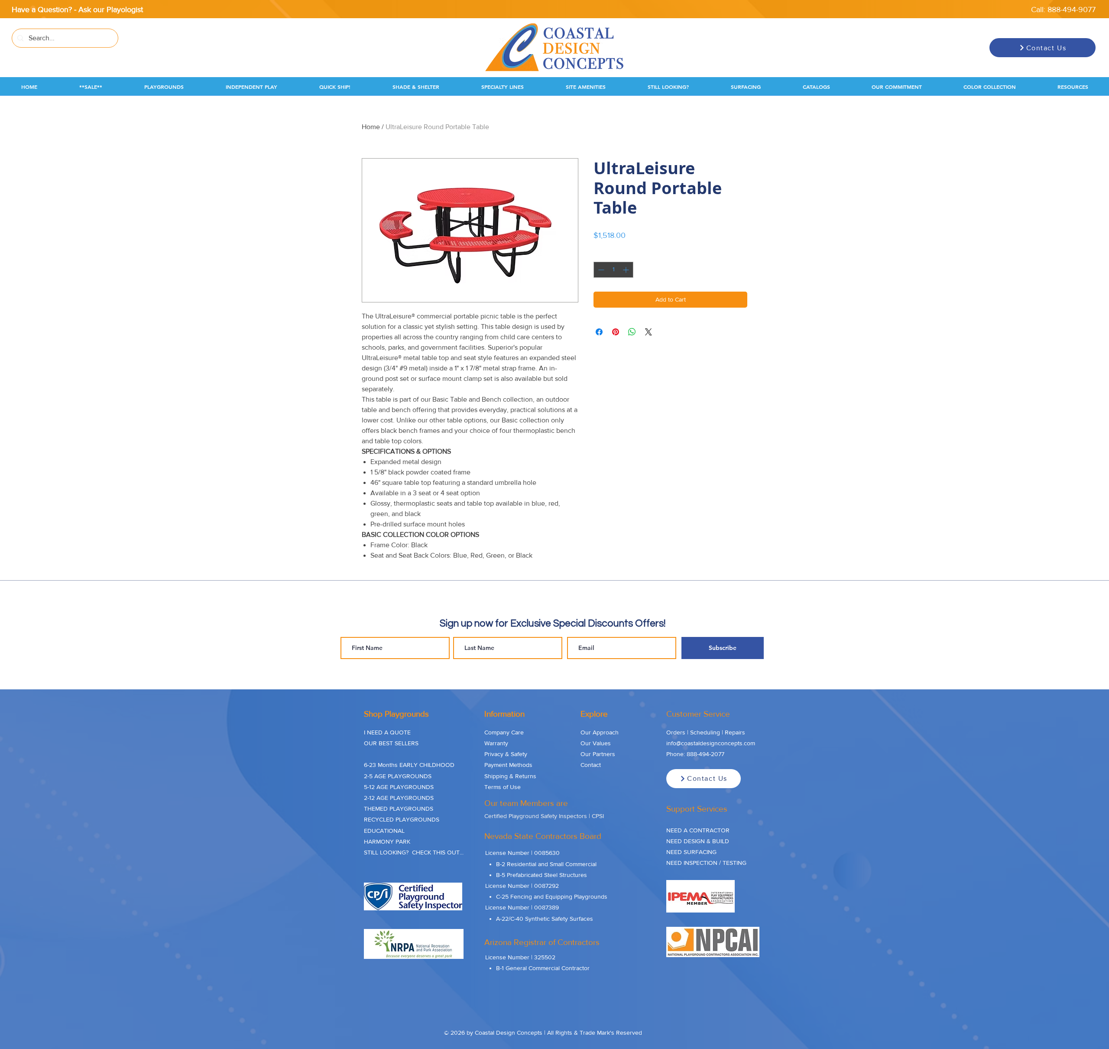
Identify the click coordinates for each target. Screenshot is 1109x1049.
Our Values (595, 743)
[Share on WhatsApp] (632, 332)
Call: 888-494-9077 (1063, 9)
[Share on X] (648, 332)
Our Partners (597, 753)
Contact (590, 764)
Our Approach (599, 732)
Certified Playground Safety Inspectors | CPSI (544, 815)
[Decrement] (600, 269)
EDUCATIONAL (384, 830)
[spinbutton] (613, 269)
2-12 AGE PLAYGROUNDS (399, 797)
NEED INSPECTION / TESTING (706, 862)
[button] (90, 86)
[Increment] (626, 269)
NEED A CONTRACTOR (698, 830)
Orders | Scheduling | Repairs (705, 732)
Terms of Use (502, 786)
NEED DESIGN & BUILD (697, 841)
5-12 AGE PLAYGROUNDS (399, 786)
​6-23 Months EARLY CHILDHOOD (409, 764)
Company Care (504, 732)
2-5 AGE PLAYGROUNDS (397, 776)
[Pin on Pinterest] (615, 332)
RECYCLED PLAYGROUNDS (401, 819)
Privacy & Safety (505, 753)
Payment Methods (508, 764)
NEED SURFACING (691, 851)
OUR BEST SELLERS (391, 743)
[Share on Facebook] (599, 332)
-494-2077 (710, 753)
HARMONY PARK (387, 841)
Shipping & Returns (510, 776)
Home (371, 126)
